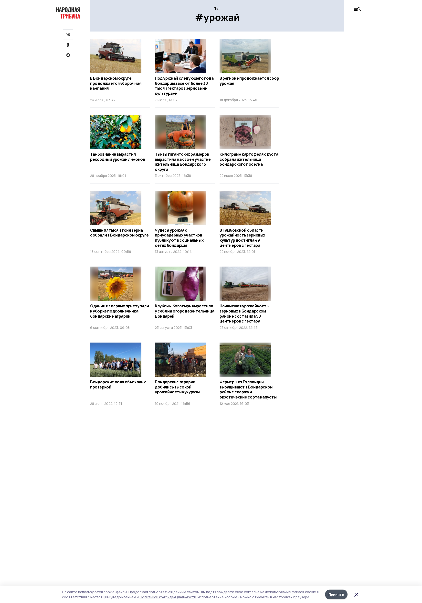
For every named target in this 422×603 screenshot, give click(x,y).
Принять (336, 594)
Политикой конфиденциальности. (168, 597)
